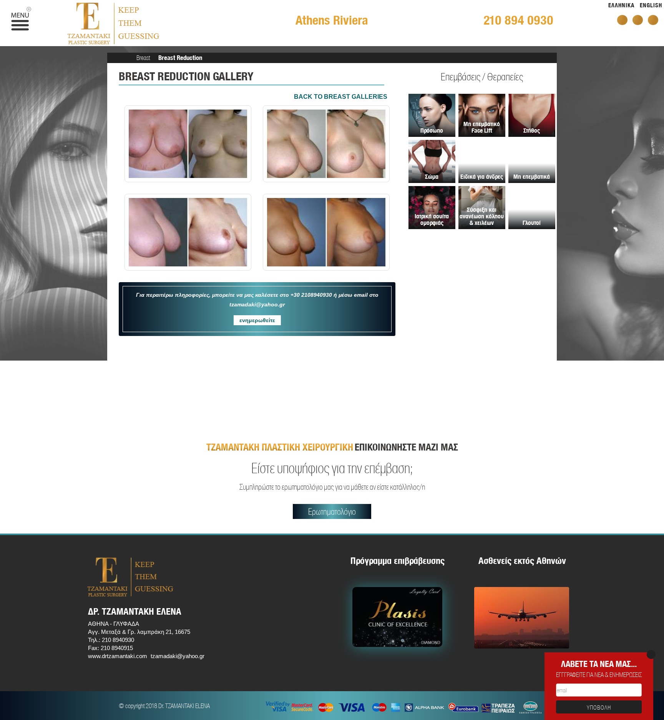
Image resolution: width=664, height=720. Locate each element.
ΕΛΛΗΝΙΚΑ (621, 5)
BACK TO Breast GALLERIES (340, 96)
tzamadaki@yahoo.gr (177, 656)
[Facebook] (622, 20)
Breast (143, 57)
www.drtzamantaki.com (117, 656)
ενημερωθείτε (257, 320)
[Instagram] (653, 20)
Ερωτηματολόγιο (332, 511)
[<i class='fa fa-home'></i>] (125, 57)
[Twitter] (637, 20)
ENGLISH (651, 5)
